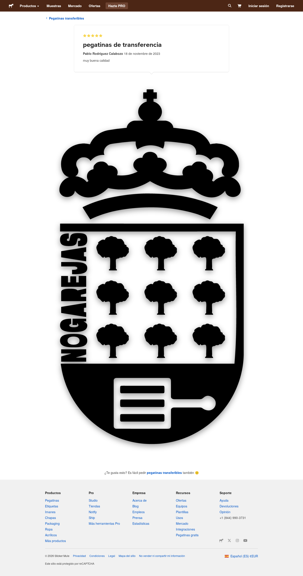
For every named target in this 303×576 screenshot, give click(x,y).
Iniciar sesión (258, 5)
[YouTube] (245, 540)
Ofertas (94, 5)
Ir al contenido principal (3, 3)
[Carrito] (239, 6)
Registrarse (285, 5)
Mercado (75, 5)
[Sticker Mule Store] (221, 540)
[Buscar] (229, 6)
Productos (28, 5)
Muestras (54, 5)
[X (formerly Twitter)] (229, 540)
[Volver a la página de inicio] (11, 6)
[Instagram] (237, 540)
